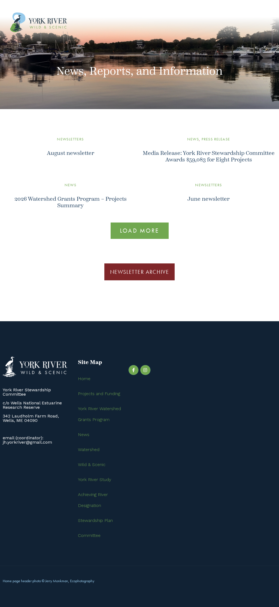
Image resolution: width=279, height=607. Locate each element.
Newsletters (70, 139)
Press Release (216, 139)
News (193, 139)
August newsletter (70, 153)
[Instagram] (145, 370)
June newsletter (208, 199)
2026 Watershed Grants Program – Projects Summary (70, 202)
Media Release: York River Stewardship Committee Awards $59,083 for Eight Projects (209, 156)
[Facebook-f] (133, 370)
